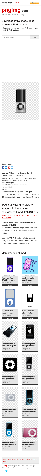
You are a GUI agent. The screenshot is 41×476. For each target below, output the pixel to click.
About (4, 459)
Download (10, 285)
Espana (17, 3)
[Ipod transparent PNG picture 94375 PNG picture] (30, 331)
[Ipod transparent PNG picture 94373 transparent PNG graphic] (30, 364)
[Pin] (9, 167)
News (16, 459)
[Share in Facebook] (3, 167)
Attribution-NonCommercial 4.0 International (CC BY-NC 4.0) (17, 174)
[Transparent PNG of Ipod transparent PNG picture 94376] (10, 331)
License (10, 459)
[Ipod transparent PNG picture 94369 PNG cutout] (30, 430)
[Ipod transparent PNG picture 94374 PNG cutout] (10, 364)
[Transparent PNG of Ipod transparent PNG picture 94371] (30, 397)
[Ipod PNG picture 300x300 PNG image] (10, 397)
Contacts (5, 461)
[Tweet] (12, 167)
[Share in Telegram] (6, 167)
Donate (22, 459)
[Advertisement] (20, 61)
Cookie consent (30, 459)
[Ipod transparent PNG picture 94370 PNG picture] (10, 430)
